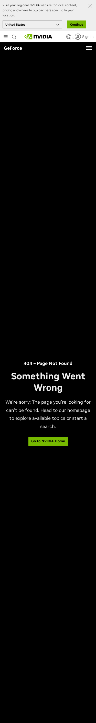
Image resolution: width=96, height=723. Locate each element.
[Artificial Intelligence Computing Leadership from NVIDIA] (38, 36)
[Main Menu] (6, 37)
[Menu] (89, 48)
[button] (69, 38)
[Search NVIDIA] (14, 35)
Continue (76, 24)
